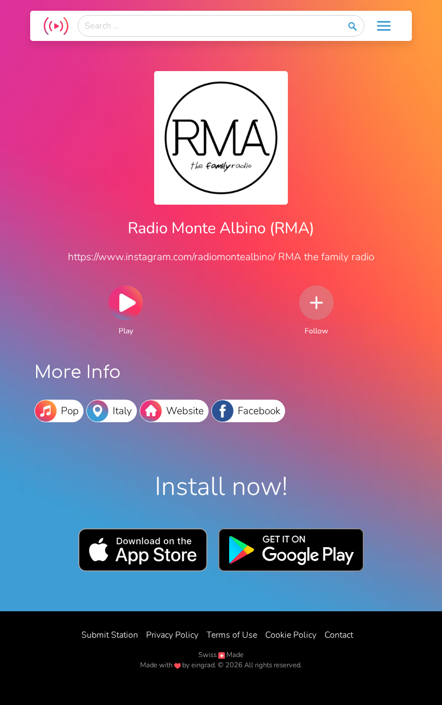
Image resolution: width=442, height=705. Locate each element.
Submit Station (109, 635)
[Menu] (384, 26)
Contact (338, 635)
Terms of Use (231, 635)
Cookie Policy (290, 635)
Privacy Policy (172, 635)
